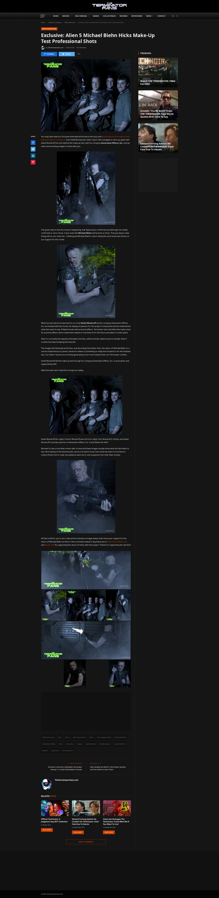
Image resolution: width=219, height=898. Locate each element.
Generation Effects (48, 744)
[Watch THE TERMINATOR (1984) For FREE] (158, 72)
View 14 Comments (86, 842)
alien (59, 737)
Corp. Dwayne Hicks (104, 737)
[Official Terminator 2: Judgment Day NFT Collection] (55, 808)
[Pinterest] (33, 162)
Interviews (136, 16)
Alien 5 (67, 737)
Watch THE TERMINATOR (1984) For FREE (157, 82)
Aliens (91, 737)
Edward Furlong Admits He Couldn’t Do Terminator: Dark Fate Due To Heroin (85, 821)
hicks (61, 744)
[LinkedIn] (33, 155)
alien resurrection (79, 737)
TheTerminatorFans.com (55, 48)
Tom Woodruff (67, 751)
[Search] (173, 16)
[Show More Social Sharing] (78, 54)
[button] (86, 570)
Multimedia (81, 16)
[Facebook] (33, 142)
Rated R (45, 751)
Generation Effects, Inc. (117, 541)
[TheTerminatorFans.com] (109, 6)
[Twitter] (33, 149)
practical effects (119, 744)
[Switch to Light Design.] (176, 16)
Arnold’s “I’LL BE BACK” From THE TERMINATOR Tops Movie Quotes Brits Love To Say (157, 113)
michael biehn (91, 744)
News (55, 16)
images (79, 744)
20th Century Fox (49, 29)
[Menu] (42, 16)
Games (96, 16)
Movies (65, 16)
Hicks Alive (70, 744)
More (148, 16)
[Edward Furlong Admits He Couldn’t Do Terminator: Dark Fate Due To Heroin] (86, 808)
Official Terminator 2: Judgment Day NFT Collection (54, 820)
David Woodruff (120, 737)
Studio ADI (49, 545)
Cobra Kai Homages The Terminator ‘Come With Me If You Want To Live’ (116, 821)
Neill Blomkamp (104, 744)
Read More (47, 830)
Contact (161, 16)
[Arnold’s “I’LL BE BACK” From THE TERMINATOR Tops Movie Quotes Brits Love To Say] (158, 105)
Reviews (124, 16)
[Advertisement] (86, 711)
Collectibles (109, 16)
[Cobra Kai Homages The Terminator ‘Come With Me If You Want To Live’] (117, 808)
